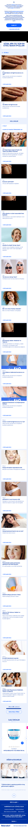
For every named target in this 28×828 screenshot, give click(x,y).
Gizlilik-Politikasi (19, 809)
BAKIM (14, 821)
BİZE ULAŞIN (13, 802)
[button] (22, 743)
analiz (18, 5)
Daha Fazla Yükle (14, 712)
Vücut (5, 126)
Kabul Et (14, 25)
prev (2, 738)
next (26, 738)
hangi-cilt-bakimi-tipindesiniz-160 (12, 129)
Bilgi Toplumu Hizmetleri (10, 811)
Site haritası (21, 811)
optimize (13, 4)
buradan (12, 7)
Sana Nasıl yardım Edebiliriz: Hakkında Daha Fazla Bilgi (14, 816)
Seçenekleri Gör (14, 29)
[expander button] (14, 796)
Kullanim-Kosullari (9, 809)
